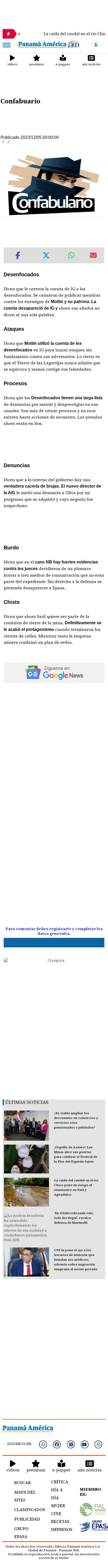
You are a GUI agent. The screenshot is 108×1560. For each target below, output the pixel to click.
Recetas (59, 1521)
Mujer (58, 1505)
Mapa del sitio (25, 1496)
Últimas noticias (26, 1102)
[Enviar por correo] (93, 255)
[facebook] (57, 1444)
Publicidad (27, 1519)
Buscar (22, 1482)
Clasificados (27, 1509)
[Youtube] (85, 1444)
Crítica (59, 1482)
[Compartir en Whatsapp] (71, 255)
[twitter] (71, 1444)
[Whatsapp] (43, 1444)
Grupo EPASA (21, 1532)
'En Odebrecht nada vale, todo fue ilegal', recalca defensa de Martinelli (74, 1218)
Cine (56, 1513)
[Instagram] (98, 1444)
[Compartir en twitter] (46, 255)
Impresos (59, 1529)
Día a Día (57, 1494)
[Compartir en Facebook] (17, 255)
